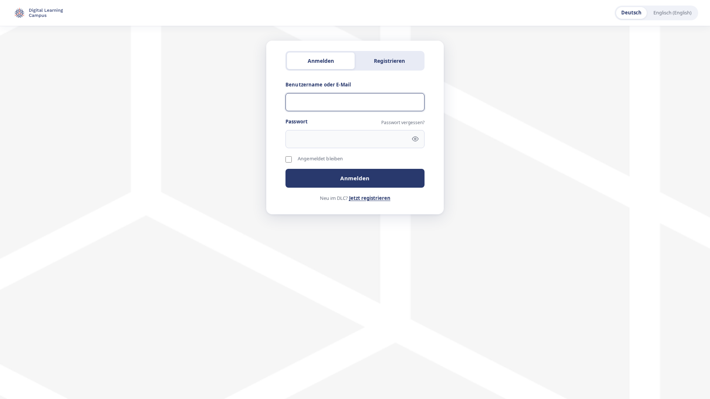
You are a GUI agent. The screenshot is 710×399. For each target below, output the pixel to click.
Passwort (296, 121)
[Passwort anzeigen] (415, 139)
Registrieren (389, 60)
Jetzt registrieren (369, 198)
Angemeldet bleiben (320, 158)
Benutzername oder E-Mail (318, 84)
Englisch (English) (672, 12)
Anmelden (354, 178)
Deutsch (631, 12)
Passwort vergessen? (403, 122)
